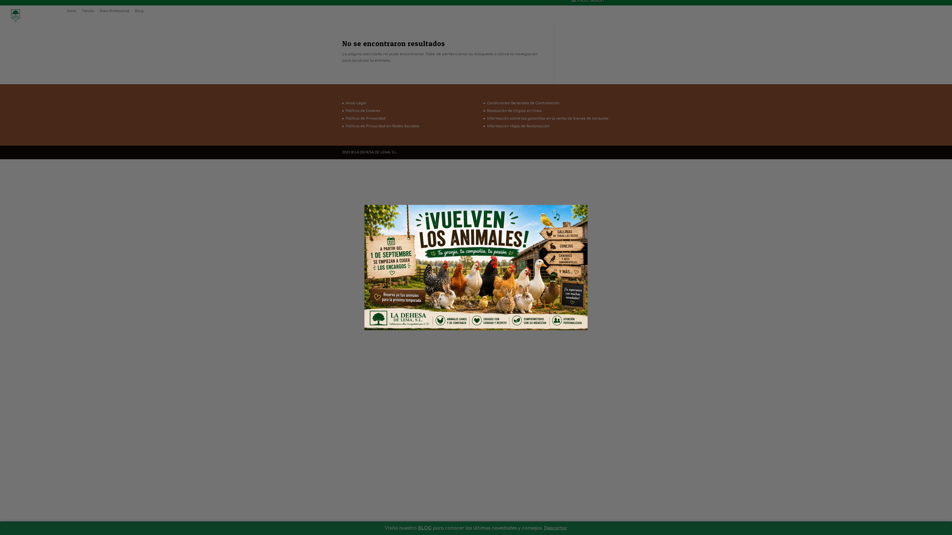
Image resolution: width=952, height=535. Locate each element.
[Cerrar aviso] (575, 215)
